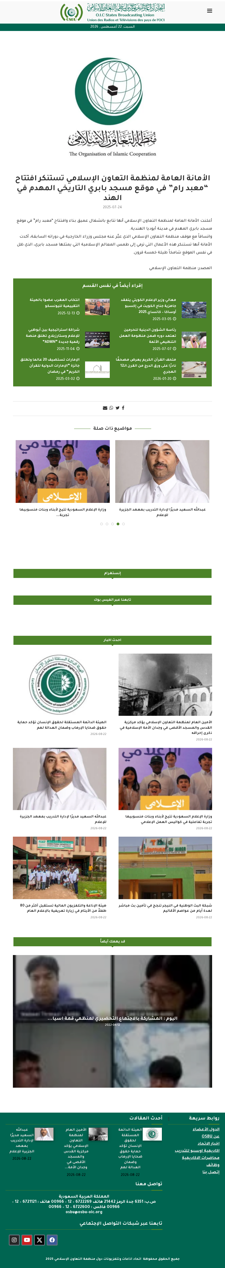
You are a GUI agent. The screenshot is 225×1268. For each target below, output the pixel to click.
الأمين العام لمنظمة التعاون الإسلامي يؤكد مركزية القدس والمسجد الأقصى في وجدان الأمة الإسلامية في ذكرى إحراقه (166, 728)
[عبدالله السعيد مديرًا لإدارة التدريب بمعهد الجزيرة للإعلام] (162, 471)
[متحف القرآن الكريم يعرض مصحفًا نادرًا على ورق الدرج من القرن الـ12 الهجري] (194, 369)
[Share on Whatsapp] (111, 409)
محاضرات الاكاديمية (201, 1158)
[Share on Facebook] (123, 409)
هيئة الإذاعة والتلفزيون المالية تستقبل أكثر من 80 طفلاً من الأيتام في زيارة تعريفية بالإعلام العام (63, 908)
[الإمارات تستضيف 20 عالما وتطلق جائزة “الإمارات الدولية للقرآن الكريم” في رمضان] (97, 369)
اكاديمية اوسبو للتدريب (197, 1151)
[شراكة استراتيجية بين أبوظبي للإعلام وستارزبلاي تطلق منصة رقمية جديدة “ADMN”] (97, 340)
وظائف (213, 1165)
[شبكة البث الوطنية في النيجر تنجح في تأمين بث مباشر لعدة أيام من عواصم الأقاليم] (165, 868)
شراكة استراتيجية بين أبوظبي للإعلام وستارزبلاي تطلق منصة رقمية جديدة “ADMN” (53, 336)
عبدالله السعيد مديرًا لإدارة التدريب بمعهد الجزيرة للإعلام (63, 819)
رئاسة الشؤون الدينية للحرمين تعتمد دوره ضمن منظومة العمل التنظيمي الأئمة (147, 336)
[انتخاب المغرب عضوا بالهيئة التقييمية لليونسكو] (97, 307)
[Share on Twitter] (118, 409)
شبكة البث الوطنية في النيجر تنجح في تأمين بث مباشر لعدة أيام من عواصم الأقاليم (165, 908)
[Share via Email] (105, 409)
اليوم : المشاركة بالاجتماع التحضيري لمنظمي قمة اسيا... (112, 1018)
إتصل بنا (211, 1172)
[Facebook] (52, 1240)
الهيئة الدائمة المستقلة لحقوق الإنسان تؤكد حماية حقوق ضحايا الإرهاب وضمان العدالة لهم (61, 725)
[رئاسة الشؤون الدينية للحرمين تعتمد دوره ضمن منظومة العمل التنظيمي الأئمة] (194, 340)
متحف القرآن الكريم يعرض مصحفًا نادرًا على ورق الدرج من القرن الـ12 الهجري (146, 366)
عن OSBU (211, 1137)
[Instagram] (14, 1240)
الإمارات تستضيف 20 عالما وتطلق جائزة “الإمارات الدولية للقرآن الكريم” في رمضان (50, 366)
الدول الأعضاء (206, 1130)
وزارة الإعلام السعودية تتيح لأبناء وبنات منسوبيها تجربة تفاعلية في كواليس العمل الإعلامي (168, 819)
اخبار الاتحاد (209, 1144)
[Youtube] (26, 1240)
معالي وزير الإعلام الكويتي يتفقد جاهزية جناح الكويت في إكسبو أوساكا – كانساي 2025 (148, 306)
